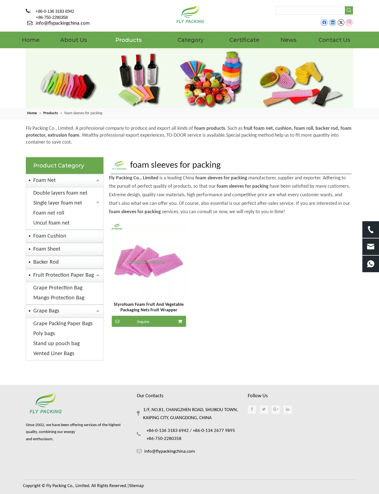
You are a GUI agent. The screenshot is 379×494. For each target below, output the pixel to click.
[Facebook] (324, 23)
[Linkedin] (332, 23)
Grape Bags (46, 311)
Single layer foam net (57, 203)
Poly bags (44, 334)
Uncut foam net (51, 223)
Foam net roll (48, 213)
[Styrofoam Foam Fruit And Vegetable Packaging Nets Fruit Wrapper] (149, 261)
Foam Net (44, 180)
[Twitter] (340, 23)
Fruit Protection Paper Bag (63, 275)
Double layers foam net (60, 193)
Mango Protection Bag (58, 298)
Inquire (143, 321)
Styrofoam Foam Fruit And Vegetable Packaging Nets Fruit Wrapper (149, 307)
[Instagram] (349, 23)
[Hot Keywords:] (349, 10)
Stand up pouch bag (56, 344)
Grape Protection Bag (57, 288)
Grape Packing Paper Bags (63, 324)
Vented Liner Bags (53, 354)
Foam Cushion (49, 236)
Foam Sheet (46, 249)
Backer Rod (46, 262)
